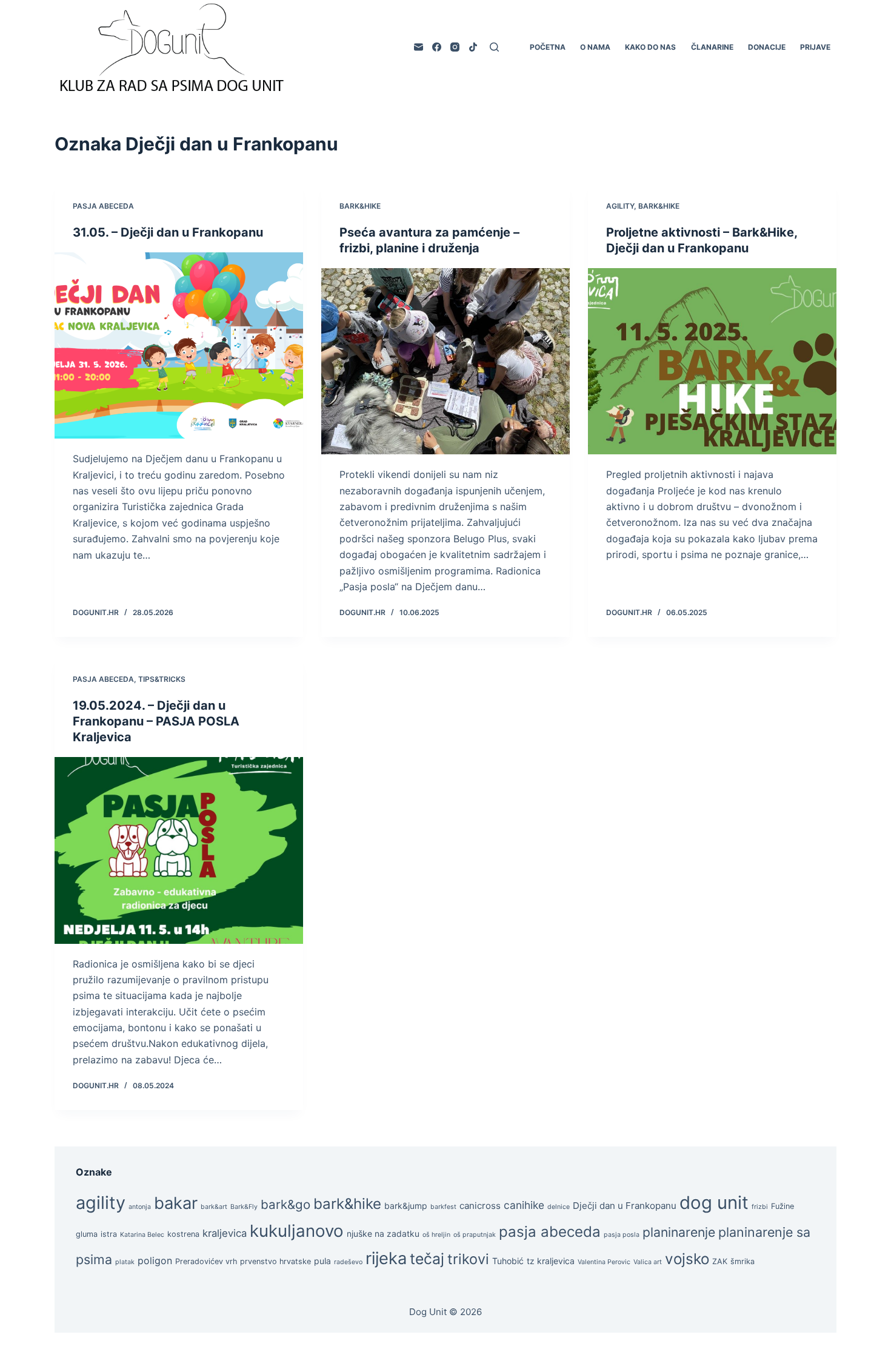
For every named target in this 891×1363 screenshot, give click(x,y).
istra (109, 1234)
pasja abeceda (550, 1231)
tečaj (427, 1259)
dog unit (714, 1202)
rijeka (386, 1258)
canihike (524, 1205)
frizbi (760, 1207)
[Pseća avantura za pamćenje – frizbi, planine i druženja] (445, 361)
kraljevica (224, 1233)
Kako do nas (650, 47)
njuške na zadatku (383, 1233)
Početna (548, 47)
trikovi (468, 1259)
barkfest (443, 1207)
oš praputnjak (474, 1235)
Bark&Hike (360, 205)
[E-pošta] (418, 47)
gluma (87, 1234)
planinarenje (678, 1232)
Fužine (782, 1206)
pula (322, 1261)
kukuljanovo (297, 1230)
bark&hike (347, 1204)
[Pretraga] (494, 47)
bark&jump (405, 1205)
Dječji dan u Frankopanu (624, 1205)
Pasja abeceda (103, 205)
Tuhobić (508, 1261)
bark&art (214, 1207)
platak (125, 1262)
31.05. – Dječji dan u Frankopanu (168, 232)
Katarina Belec (142, 1235)
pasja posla (621, 1235)
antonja (139, 1207)
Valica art (647, 1262)
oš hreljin (436, 1235)
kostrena (183, 1234)
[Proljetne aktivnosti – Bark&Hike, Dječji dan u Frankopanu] (712, 361)
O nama (595, 47)
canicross (480, 1205)
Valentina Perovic (604, 1262)
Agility (620, 205)
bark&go (285, 1204)
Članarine (712, 47)
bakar (176, 1203)
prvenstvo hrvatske (275, 1261)
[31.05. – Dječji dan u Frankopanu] (179, 345)
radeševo (348, 1262)
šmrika (742, 1261)
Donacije (767, 47)
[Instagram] (454, 47)
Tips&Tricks (161, 679)
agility (100, 1202)
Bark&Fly (244, 1207)
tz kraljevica (551, 1261)
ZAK (719, 1261)
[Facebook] (436, 47)
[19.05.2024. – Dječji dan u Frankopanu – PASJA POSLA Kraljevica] (179, 850)
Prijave (815, 47)
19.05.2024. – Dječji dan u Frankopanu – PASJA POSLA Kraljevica (156, 721)
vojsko (687, 1259)
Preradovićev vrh (206, 1261)
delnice (558, 1207)
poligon (155, 1261)
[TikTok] (473, 47)
